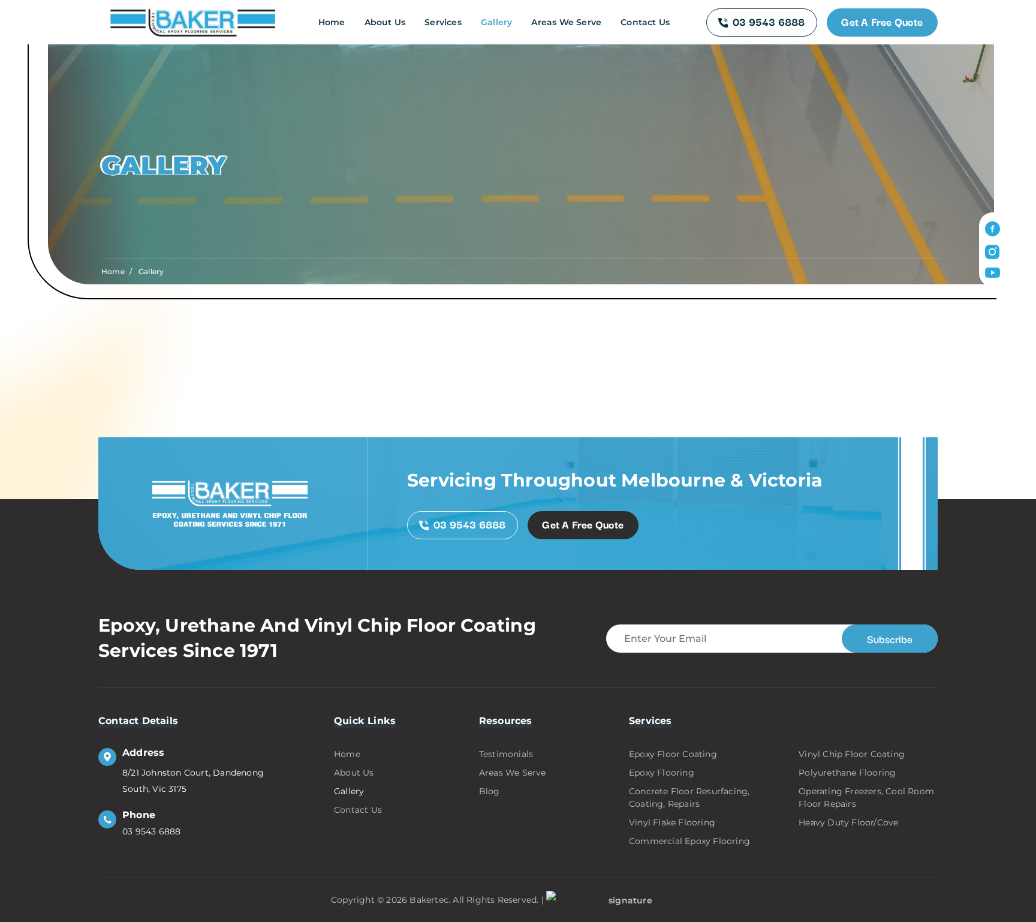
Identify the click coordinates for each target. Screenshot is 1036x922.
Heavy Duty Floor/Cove (848, 822)
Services (443, 22)
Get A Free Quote (882, 21)
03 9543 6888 (769, 21)
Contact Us (645, 22)
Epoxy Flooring (661, 772)
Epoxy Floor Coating (673, 754)
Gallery (496, 22)
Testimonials (506, 754)
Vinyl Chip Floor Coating (852, 754)
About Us (385, 22)
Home (331, 22)
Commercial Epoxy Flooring (689, 841)
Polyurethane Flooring (847, 772)
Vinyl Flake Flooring (672, 822)
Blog (489, 791)
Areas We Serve (566, 22)
